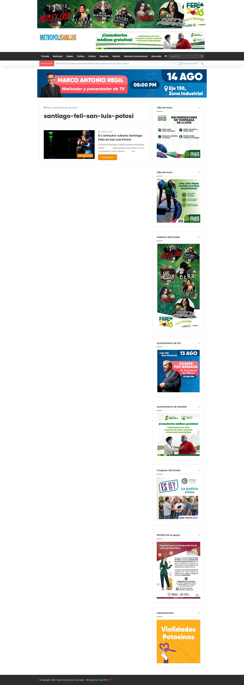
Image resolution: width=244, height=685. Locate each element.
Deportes (104, 56)
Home (48, 107)
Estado (69, 56)
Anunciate (156, 56)
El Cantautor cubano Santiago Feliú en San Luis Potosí (120, 137)
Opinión (116, 56)
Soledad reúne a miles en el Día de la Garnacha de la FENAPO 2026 (85, 63)
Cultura (92, 56)
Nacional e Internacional (135, 56)
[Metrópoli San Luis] (58, 37)
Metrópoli (57, 56)
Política (80, 56)
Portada (45, 56)
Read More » (108, 157)
